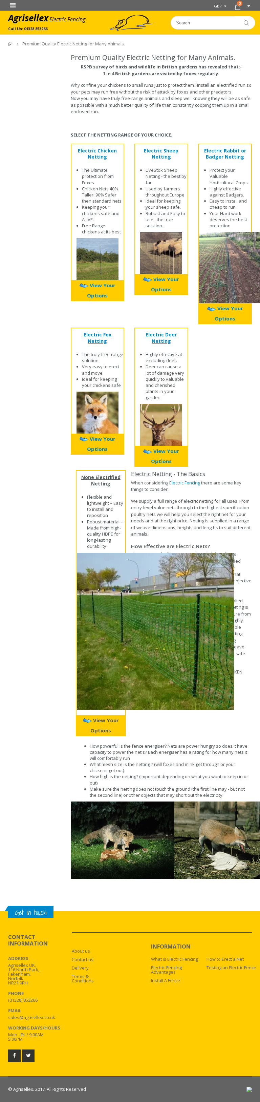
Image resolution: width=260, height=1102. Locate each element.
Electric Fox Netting (97, 337)
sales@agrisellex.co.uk (31, 1017)
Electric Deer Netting (161, 337)
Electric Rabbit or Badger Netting (225, 153)
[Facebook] (14, 1055)
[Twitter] (28, 1055)
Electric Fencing (184, 483)
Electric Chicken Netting (97, 153)
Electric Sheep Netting (161, 153)
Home (10, 44)
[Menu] (13, 4)
